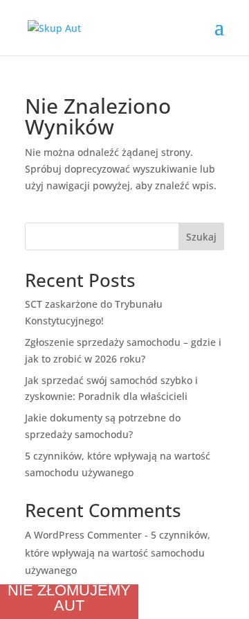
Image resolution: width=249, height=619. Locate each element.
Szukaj (201, 236)
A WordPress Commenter (83, 534)
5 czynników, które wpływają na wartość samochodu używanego (117, 552)
